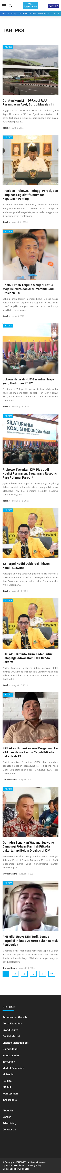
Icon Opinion (10, 1093)
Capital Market (11, 1036)
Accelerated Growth (15, 1017)
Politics (8, 47)
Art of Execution (12, 1023)
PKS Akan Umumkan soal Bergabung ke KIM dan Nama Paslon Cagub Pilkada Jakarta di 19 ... (30, 752)
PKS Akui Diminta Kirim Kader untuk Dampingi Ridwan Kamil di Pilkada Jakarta (28, 658)
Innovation (9, 1061)
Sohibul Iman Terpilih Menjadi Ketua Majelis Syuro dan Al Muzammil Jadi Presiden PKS (28, 289)
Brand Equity (10, 1030)
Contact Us (9, 1129)
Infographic (10, 1099)
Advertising (9, 1123)
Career (7, 1116)
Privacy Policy (34, 1165)
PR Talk (7, 1087)
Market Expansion (13, 1068)
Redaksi (6, 128)
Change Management (15, 1042)
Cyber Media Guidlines (13, 1165)
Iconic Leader (11, 1055)
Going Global (10, 1049)
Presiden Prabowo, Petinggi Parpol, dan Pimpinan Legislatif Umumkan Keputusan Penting (30, 194)
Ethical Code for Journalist (16, 1169)
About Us (8, 1110)
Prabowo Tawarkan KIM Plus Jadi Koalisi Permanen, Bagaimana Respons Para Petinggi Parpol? (30, 473)
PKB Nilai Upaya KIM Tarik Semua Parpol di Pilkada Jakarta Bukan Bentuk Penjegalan (30, 940)
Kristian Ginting (10, 779)
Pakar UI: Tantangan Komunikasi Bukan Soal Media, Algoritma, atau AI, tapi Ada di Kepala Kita (27, 13)
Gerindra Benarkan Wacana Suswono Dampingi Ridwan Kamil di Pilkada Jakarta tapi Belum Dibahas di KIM (28, 846)
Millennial (8, 1074)
